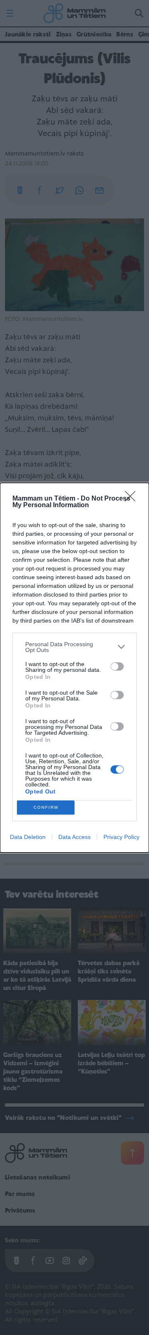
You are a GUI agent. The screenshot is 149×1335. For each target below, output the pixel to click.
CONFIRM (46, 807)
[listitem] (74, 647)
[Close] (133, 499)
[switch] (117, 666)
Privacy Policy (121, 837)
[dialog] (74, 668)
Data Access (74, 837)
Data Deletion (28, 837)
